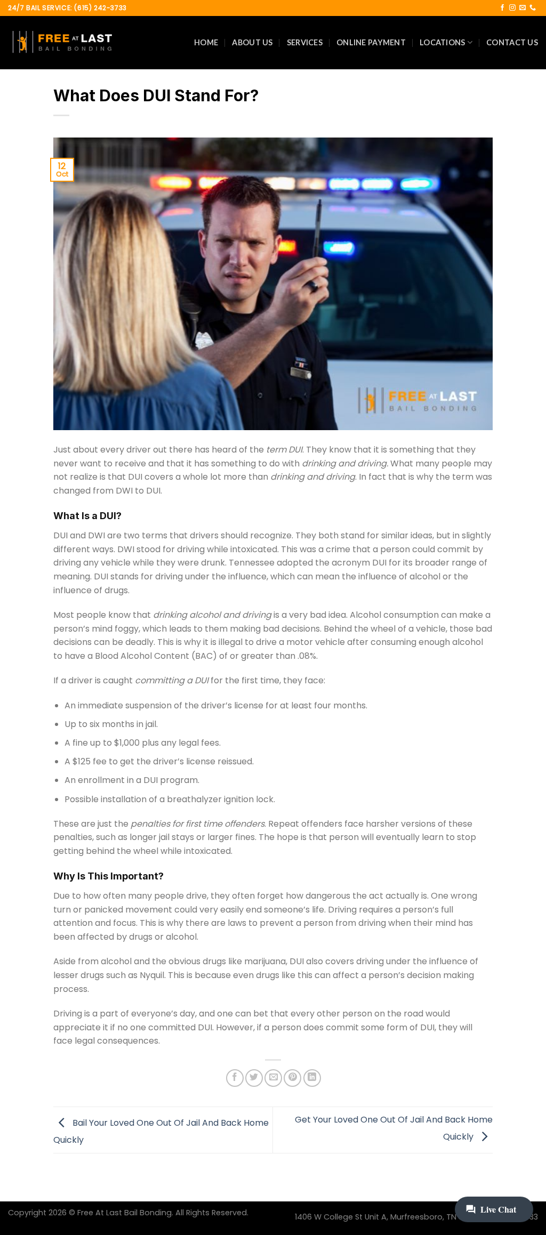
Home (206, 42)
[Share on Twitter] (254, 1078)
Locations (442, 42)
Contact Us (512, 42)
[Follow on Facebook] (502, 8)
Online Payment (371, 42)
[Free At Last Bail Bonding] (61, 42)
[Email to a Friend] (273, 1078)
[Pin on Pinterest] (292, 1078)
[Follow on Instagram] (512, 8)
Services (305, 42)
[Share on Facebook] (235, 1078)
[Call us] (532, 8)
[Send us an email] (522, 8)
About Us (252, 42)
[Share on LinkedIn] (312, 1078)
